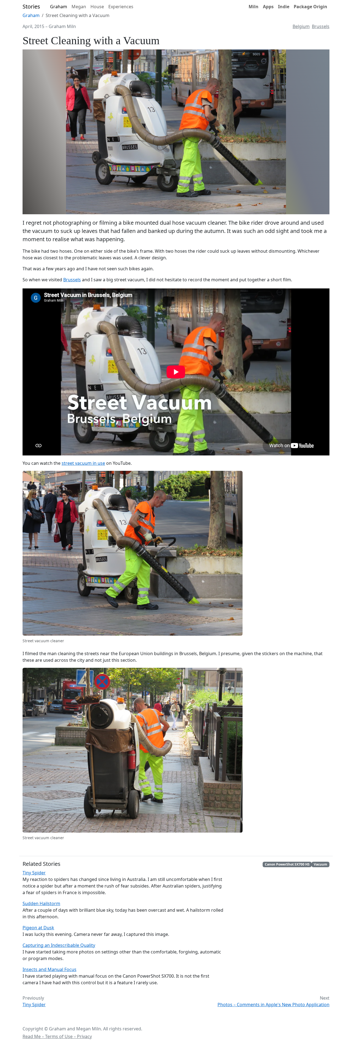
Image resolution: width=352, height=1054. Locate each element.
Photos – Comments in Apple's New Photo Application (273, 1005)
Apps (268, 7)
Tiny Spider (34, 873)
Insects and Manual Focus (49, 969)
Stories (31, 6)
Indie (283, 7)
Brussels (320, 26)
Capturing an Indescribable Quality (59, 945)
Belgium (301, 26)
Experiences (120, 7)
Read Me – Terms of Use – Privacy (57, 1036)
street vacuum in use (83, 463)
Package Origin (310, 7)
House (97, 7)
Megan (79, 7)
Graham (58, 7)
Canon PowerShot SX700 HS (287, 864)
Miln (253, 7)
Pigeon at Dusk (38, 928)
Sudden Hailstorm (41, 903)
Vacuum (320, 864)
